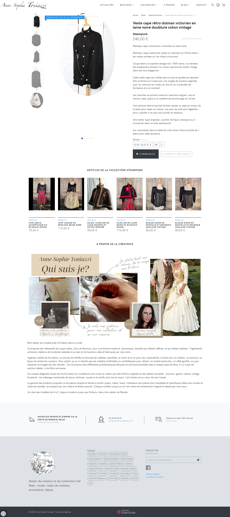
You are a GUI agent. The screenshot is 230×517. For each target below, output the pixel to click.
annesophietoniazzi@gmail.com (121, 421)
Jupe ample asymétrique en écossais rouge (38, 224)
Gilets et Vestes (127, 459)
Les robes (102, 473)
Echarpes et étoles (111, 459)
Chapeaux (92, 463)
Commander (147, 154)
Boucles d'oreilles (129, 468)
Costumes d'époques (97, 478)
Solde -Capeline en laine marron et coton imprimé (98, 224)
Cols (90, 483)
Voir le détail (9, 505)
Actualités (107, 4)
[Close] (54, 484)
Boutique (126, 4)
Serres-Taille (113, 478)
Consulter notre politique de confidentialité (20, 500)
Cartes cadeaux (94, 459)
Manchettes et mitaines (118, 454)
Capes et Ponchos (95, 468)
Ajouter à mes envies (177, 154)
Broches (135, 478)
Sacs (135, 473)
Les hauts (92, 473)
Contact (201, 4)
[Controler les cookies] (3, 513)
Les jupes (113, 473)
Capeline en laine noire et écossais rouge (127, 224)
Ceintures (102, 454)
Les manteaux (125, 473)
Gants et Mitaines (116, 463)
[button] (82, 138)
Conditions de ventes (154, 476)
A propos (169, 4)
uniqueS (143, 144)
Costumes (124, 478)
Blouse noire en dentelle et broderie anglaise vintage (158, 224)
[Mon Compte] (218, 4)
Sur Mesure (148, 4)
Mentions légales (153, 474)
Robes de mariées (112, 468)
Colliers (129, 463)
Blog (184, 4)
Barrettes (92, 454)
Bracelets (103, 463)
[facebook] (148, 469)
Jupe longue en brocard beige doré (70, 223)
